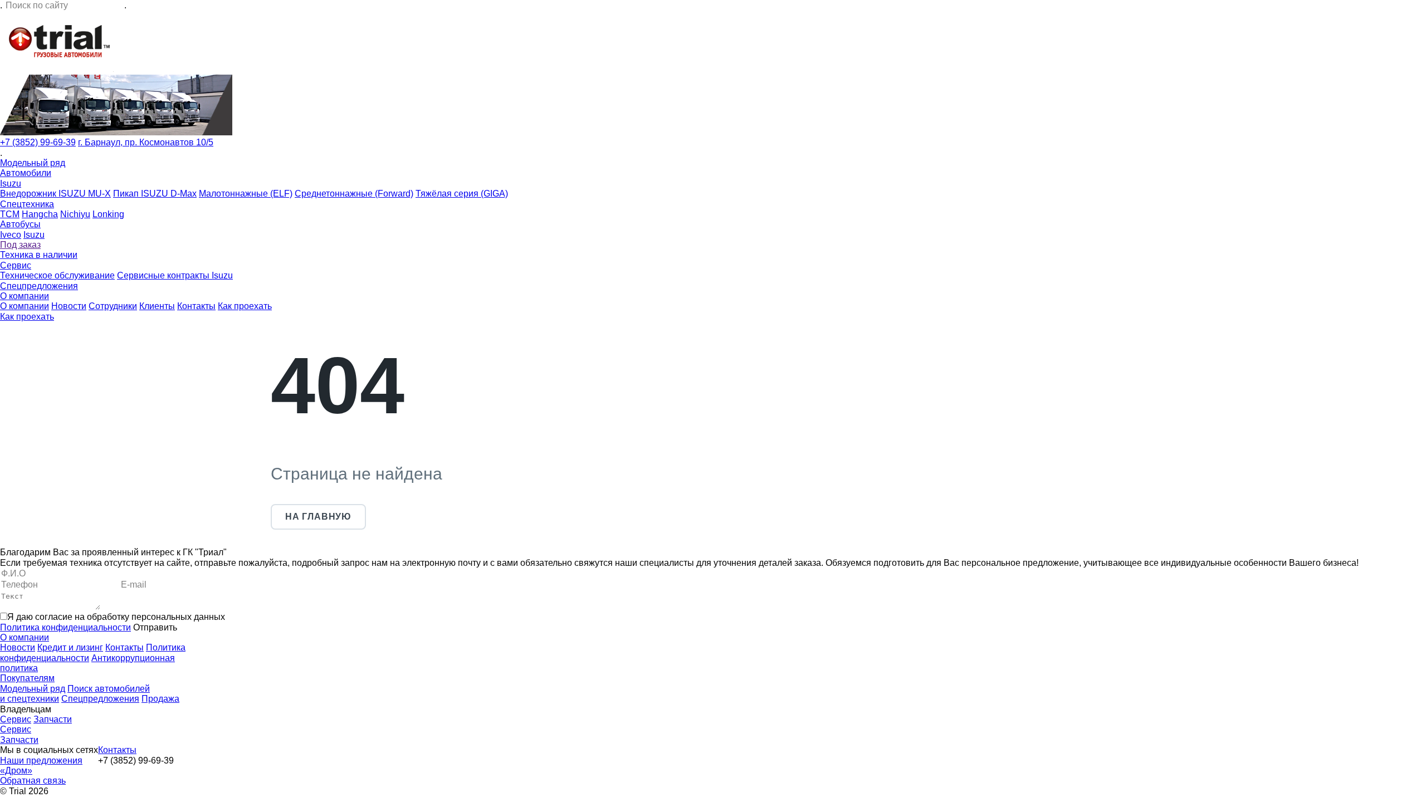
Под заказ (20, 245)
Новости (68, 306)
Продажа (160, 698)
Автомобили (25, 173)
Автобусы (20, 224)
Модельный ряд (32, 163)
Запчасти (52, 719)
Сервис (15, 265)
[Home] (57, 69)
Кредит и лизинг (70, 647)
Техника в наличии (38, 255)
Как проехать (245, 306)
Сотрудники (113, 306)
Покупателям (27, 678)
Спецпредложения (39, 286)
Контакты (196, 306)
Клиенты (157, 306)
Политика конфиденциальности (65, 627)
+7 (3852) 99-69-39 (38, 142)
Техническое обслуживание (57, 275)
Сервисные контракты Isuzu (175, 275)
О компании (24, 296)
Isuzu (10, 183)
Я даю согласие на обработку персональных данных (116, 617)
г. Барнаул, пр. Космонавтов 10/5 (145, 142)
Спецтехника (27, 204)
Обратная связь (33, 780)
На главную (318, 516)
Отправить (155, 627)
